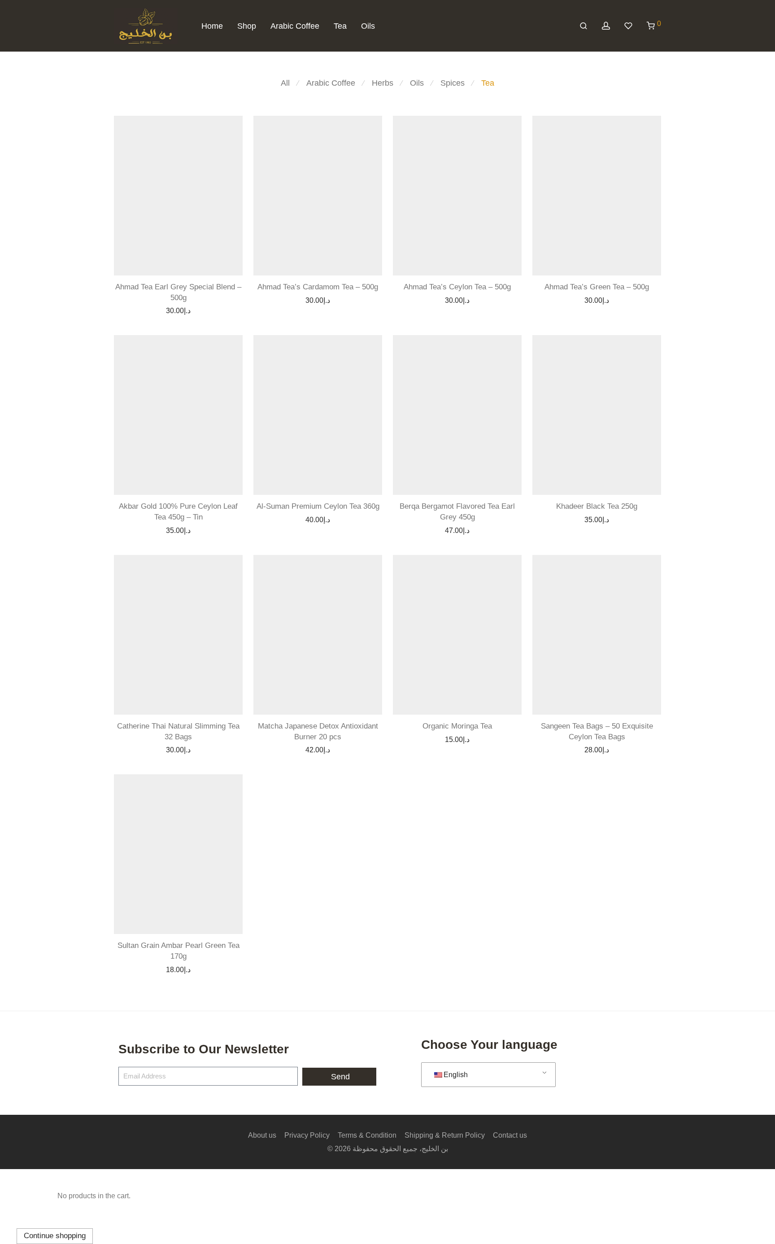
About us (262, 1135)
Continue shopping (55, 1235)
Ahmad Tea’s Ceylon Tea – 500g (457, 287)
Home (212, 26)
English (456, 1074)
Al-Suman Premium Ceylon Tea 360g (318, 506)
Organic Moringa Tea (457, 726)
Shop (246, 26)
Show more (198, 310)
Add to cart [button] (157, 310)
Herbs (382, 83)
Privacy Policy (307, 1135)
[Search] (583, 26)
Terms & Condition (367, 1135)
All (285, 83)
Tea (340, 26)
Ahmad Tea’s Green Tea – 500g (596, 287)
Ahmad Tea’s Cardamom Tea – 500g (317, 287)
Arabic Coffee (294, 26)
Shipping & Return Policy (445, 1135)
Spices (452, 83)
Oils (368, 26)
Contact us (510, 1135)
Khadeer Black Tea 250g (596, 506)
